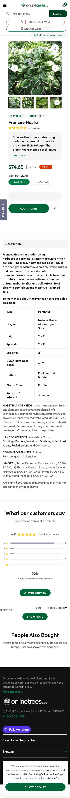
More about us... (12, 691)
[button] (55, 68)
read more (19, 155)
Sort (39, 607)
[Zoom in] (55, 48)
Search (58, 13)
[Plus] (57, 197)
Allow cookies (35, 787)
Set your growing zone (49, 35)
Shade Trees (37, 116)
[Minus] (13, 197)
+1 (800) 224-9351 (14, 716)
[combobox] (35, 13)
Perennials (17, 116)
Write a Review (39, 593)
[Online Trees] (35, 5)
